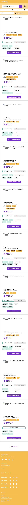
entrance (16, 391)
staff (9, 48)
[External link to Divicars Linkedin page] (13, 480)
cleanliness (5, 391)
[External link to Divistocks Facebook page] (10, 484)
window (16, 222)
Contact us (3, 468)
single (16, 304)
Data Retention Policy (5, 465)
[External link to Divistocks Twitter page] (16, 484)
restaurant (5, 93)
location (9, 135)
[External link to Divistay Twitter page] (9, 459)
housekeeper (17, 135)
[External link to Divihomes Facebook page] (10, 487)
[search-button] (20, 6)
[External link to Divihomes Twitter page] (16, 487)
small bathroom (18, 93)
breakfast (5, 46)
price (16, 175)
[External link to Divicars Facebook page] (10, 480)
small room (17, 132)
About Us (3, 495)
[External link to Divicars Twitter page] (16, 480)
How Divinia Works (5, 497)
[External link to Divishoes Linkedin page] (13, 477)
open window (17, 219)
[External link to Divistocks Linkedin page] (13, 484)
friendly (9, 349)
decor (23, 349)
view (10, 46)
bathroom (17, 90)
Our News (3, 501)
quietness (17, 48)
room (4, 48)
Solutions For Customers (6, 500)
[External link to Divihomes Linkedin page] (13, 487)
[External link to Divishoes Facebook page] (10, 477)
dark (21, 262)
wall (22, 132)
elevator (16, 46)
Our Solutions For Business (6, 498)
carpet (16, 177)
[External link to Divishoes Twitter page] (16, 477)
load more (14, 446)
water (16, 264)
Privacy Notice (4, 463)
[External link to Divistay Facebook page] (2, 459)
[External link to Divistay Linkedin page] (6, 459)
